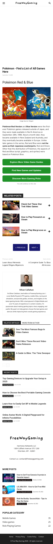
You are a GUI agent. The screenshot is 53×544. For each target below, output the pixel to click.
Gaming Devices (8, 385)
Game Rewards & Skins (24, 480)
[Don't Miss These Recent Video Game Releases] (8, 344)
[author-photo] (26, 286)
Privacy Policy (20, 537)
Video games (7, 347)
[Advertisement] (26, 36)
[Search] (49, 3)
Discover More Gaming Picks (26, 178)
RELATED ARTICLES (11, 323)
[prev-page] (4, 365)
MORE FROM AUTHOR (30, 323)
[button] (3, 3)
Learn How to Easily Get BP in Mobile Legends (24, 403)
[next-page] (7, 365)
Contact (41, 537)
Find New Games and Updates (26, 170)
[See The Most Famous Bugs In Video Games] (8, 332)
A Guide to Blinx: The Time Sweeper (33, 353)
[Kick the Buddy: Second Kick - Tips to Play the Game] (8, 501)
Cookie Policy (31, 537)
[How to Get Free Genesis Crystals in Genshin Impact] (8, 478)
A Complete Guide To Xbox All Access (39, 263)
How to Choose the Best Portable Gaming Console (26, 392)
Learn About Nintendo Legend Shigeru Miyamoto (13, 263)
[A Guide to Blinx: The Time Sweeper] (8, 356)
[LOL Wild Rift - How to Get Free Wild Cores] (8, 489)
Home (11, 537)
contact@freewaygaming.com (31, 459)
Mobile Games (7, 407)
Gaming (5, 335)
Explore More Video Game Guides (26, 162)
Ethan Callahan (26, 290)
